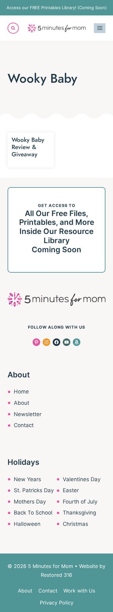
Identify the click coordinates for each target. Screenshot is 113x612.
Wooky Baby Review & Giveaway (28, 147)
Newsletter (27, 414)
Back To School (33, 512)
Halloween (27, 524)
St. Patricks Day (34, 490)
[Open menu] (99, 28)
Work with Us (79, 590)
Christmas (75, 524)
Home (21, 391)
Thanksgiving (79, 512)
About (21, 403)
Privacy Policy (56, 602)
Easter (71, 490)
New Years (27, 479)
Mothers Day (30, 501)
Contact (24, 425)
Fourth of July (80, 501)
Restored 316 (56, 575)
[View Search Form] (13, 28)
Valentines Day (81, 479)
